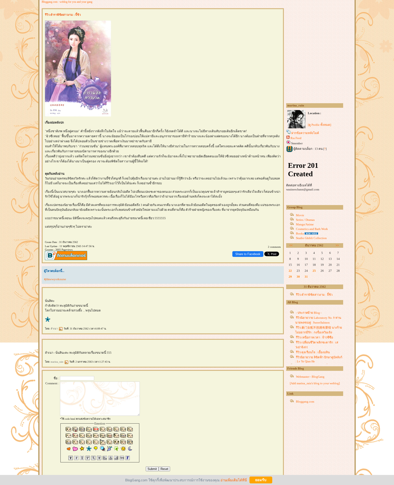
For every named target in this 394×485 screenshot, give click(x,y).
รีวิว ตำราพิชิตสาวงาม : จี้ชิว (314, 294)
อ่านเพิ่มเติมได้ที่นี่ (233, 480)
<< (291, 245)
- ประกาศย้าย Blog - (308, 312)
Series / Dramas (305, 219)
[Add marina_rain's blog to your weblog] (315, 383)
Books (300, 233)
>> (337, 245)
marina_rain (57, 361)
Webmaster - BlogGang (310, 376)
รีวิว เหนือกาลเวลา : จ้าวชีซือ (314, 337)
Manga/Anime (305, 224)
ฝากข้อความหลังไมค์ (305, 133)
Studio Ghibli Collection (311, 238)
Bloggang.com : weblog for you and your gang (67, 1)
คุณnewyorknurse (55, 279)
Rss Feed (295, 138)
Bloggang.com (305, 401)
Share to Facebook (247, 254)
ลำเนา (54, 328)
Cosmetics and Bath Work (312, 229)
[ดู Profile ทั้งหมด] (319, 125)
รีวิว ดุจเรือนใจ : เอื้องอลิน (313, 352)
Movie (300, 215)
